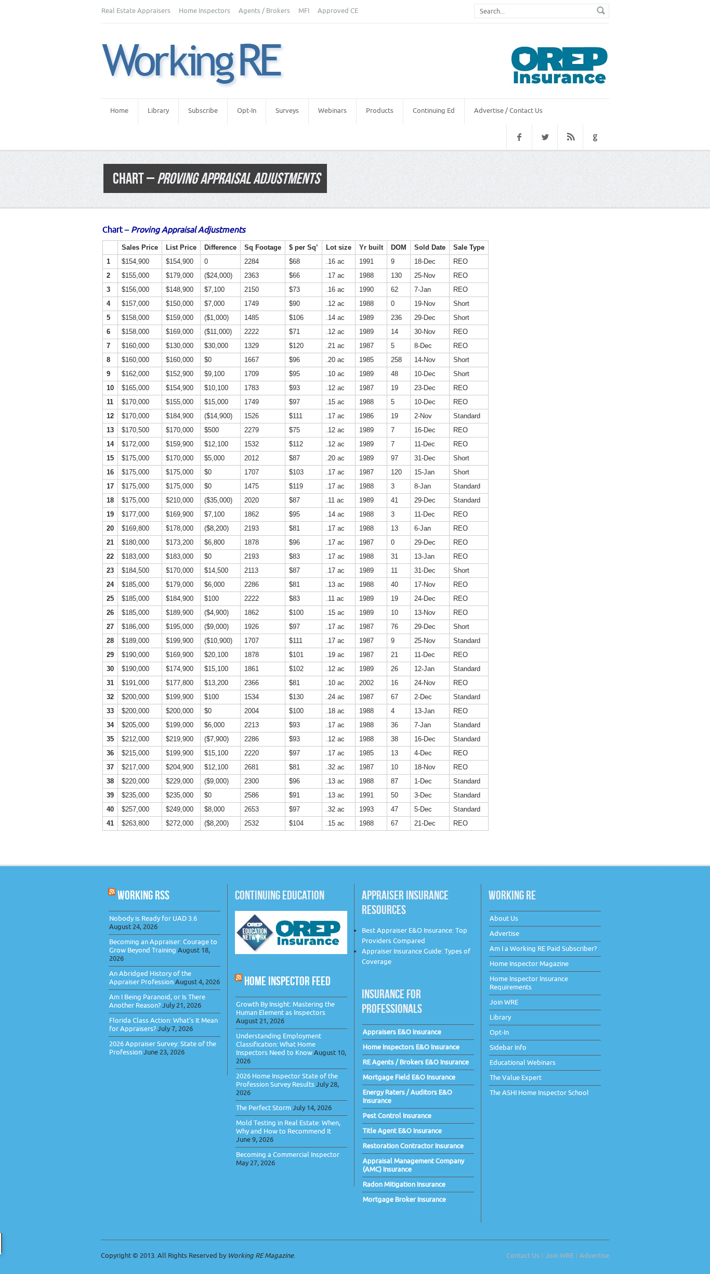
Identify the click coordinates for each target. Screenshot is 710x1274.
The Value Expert (516, 1077)
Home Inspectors (204, 10)
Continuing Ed (434, 110)
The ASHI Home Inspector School (539, 1092)
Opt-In (246, 110)
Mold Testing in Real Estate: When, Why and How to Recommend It (288, 1127)
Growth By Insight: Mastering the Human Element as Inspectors (285, 1008)
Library (158, 110)
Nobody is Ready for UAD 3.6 (153, 918)
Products (379, 110)
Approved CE (338, 10)
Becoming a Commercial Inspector (287, 1154)
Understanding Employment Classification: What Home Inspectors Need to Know (278, 1044)
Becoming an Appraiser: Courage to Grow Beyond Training (163, 946)
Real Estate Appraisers (135, 10)
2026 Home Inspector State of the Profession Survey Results (287, 1080)
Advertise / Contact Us (508, 110)
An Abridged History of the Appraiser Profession (150, 977)
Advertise (504, 933)
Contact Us (523, 1255)
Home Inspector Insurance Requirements (529, 983)
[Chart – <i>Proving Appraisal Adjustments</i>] (205, 65)
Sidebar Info (508, 1047)
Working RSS (143, 895)
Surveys (287, 110)
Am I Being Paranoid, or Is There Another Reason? (157, 1001)
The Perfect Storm (263, 1107)
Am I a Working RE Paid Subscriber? (543, 948)
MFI (303, 10)
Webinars (332, 110)
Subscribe (203, 110)
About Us (504, 918)
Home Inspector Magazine (529, 963)
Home (119, 110)
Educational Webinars (523, 1062)
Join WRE (504, 1002)
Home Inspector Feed (287, 981)
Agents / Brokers (264, 10)
